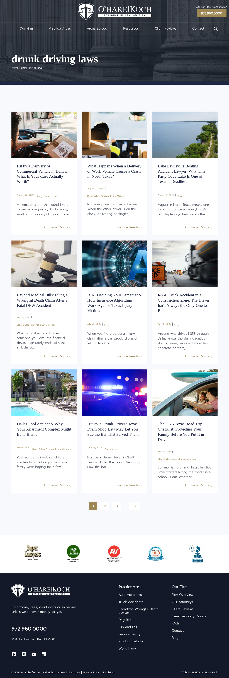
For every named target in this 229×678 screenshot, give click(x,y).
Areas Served (97, 28)
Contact (198, 28)
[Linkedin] (44, 654)
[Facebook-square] (13, 654)
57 (136, 505)
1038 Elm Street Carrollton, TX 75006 (33, 639)
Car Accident (50, 196)
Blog (39, 196)
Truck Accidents (131, 602)
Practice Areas (60, 28)
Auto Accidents (130, 595)
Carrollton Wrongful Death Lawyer (138, 610)
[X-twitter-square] (23, 654)
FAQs (175, 623)
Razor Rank (211, 672)
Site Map (74, 672)
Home (15, 68)
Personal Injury (129, 634)
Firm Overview (182, 595)
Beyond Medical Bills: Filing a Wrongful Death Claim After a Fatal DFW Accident (42, 300)
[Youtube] (33, 654)
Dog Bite (125, 620)
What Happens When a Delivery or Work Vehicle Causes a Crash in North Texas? (114, 171)
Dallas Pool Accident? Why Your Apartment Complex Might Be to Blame (44, 429)
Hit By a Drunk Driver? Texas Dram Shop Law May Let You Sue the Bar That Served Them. (113, 429)
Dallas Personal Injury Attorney (110, 196)
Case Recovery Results (189, 616)
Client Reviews (165, 28)
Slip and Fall (128, 627)
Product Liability (131, 641)
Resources (131, 28)
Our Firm (26, 28)
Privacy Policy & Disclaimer (99, 672)
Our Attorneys (182, 602)
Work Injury (127, 648)
